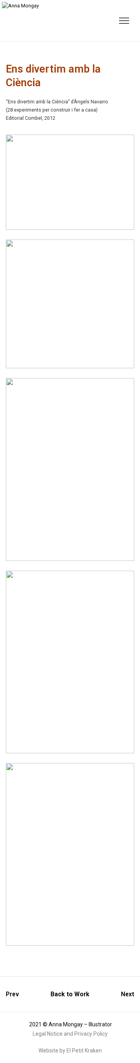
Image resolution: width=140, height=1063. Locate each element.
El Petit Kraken (84, 1050)
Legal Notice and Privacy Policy (70, 1034)
